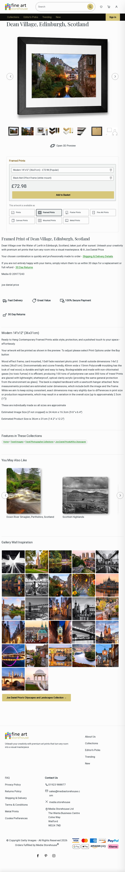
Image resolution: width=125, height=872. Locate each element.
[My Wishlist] (101, 6)
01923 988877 (57, 784)
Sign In (112, 17)
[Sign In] (116, 6)
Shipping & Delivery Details (98, 256)
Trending (47, 17)
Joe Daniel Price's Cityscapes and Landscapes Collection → (36, 697)
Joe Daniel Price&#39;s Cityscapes (70, 442)
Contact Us (51, 777)
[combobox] (61, 6)
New (58, 17)
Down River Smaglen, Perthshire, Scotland (30, 516)
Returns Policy (13, 791)
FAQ (7, 777)
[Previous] (10, 76)
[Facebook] (38, 857)
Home (6, 442)
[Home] (19, 6)
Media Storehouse (46, 845)
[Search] (90, 7)
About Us (90, 736)
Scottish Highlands (73, 516)
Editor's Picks (30, 17)
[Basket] (108, 6)
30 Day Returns (24, 267)
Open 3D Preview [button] (66, 145)
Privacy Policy (13, 784)
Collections (13, 17)
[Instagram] (53, 857)
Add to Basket (63, 195)
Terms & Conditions (16, 804)
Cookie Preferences (16, 818)
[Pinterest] (45, 857)
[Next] (115, 76)
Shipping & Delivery (16, 798)
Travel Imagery (17, 442)
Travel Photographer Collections (39, 442)
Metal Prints (12, 811)
